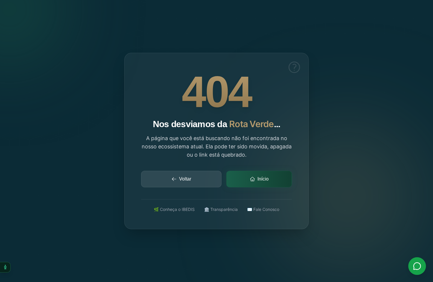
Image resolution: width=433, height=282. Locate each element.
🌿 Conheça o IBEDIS (174, 209)
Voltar (185, 178)
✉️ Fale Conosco (263, 209)
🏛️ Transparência (221, 209)
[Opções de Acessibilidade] (5, 267)
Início (263, 178)
